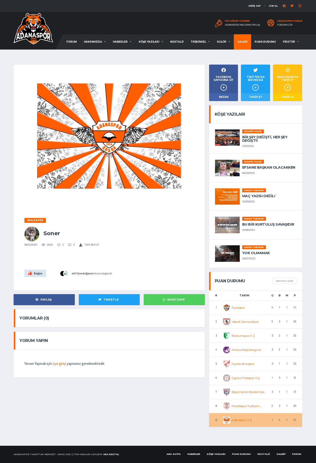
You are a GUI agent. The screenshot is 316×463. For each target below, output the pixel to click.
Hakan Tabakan (254, 190)
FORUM (71, 41)
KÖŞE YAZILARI (149, 41)
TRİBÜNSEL (198, 41)
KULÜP (221, 41)
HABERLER (120, 41)
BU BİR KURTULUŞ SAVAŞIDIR (268, 224)
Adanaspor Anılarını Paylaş (242, 25)
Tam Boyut (91, 244)
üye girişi (59, 363)
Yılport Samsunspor (245, 321)
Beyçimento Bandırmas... (249, 392)
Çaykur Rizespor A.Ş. (246, 378)
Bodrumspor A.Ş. (243, 336)
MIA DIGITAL (111, 454)
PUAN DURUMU (265, 41)
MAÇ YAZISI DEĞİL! (258, 196)
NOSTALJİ (176, 41)
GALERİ (242, 41)
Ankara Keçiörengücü (246, 350)
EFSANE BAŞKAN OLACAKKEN (268, 167)
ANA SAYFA (174, 454)
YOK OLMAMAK (256, 253)
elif (74, 273)
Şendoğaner (85, 273)
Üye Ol (273, 5)
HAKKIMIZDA (93, 41)
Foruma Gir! (285, 25)
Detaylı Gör (284, 281)
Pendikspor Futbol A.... (247, 406)
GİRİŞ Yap (254, 5)
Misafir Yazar (253, 131)
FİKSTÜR (289, 41)
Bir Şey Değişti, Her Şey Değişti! (265, 139)
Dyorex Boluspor (243, 364)
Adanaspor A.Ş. (242, 420)
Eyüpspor (238, 307)
